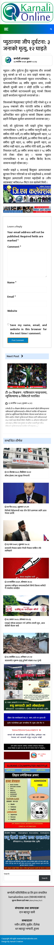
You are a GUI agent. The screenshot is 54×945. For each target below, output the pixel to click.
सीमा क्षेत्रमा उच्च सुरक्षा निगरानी (17, 475)
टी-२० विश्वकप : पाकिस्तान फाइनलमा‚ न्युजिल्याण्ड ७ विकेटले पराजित (26, 394)
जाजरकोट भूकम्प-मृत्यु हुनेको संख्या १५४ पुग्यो (23, 660)
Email (11, 297)
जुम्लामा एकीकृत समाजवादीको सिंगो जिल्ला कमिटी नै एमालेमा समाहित (25, 587)
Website (12, 311)
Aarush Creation (16, 941)
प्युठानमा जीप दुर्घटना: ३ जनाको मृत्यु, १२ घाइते (26, 45)
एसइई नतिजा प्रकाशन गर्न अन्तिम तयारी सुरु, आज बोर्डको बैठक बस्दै (25, 624)
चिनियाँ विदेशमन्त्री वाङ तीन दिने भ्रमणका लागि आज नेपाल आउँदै (25, 512)
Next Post (13, 356)
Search (6, 873)
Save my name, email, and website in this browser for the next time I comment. (28, 329)
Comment (14, 247)
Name (11, 282)
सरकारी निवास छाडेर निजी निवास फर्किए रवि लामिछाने (23, 549)
